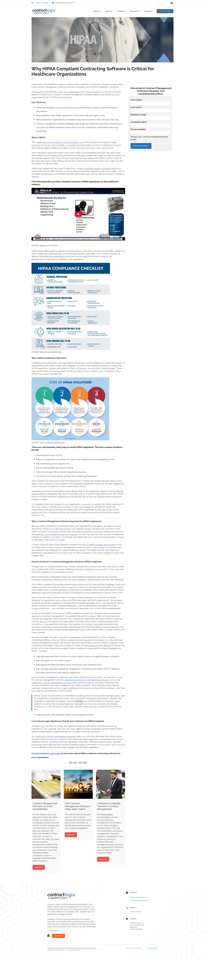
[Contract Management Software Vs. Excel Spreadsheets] (46, 784)
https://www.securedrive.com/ (53, 442)
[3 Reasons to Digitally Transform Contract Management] (110, 784)
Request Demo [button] (165, 11)
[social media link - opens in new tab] (172, 3)
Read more (38, 867)
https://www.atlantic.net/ (51, 352)
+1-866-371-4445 (41, 3)
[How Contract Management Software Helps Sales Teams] (78, 784)
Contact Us (58, 936)
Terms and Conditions (134, 948)
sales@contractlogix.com (65, 3)
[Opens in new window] (48, 937)
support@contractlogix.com (139, 900)
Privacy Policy (153, 948)
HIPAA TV (44, 245)
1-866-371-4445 (135, 911)
